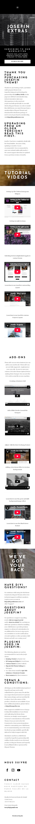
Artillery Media (19, 94)
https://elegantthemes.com (15, 117)
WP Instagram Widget (13, 661)
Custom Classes (10, 663)
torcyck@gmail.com (11, 807)
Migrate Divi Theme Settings (15, 666)
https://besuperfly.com (13, 706)
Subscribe (17, 61)
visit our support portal (16, 620)
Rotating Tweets (11, 659)
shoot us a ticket (14, 622)
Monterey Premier (19, 673)
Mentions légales (17, 816)
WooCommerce (11, 675)
